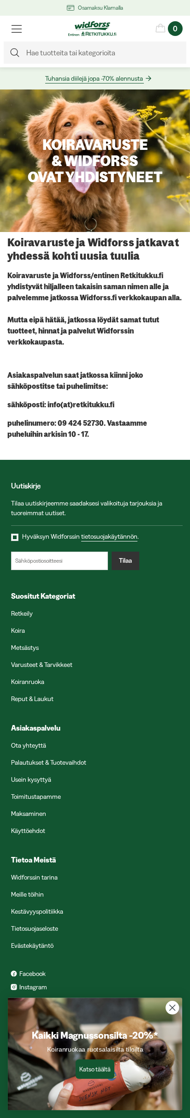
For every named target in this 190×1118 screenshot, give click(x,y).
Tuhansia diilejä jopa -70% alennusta (94, 78)
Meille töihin (27, 894)
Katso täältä (94, 1069)
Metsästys (25, 647)
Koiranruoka (27, 682)
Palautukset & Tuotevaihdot (48, 762)
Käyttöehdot (28, 831)
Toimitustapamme (36, 796)
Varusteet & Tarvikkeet (41, 664)
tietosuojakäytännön (109, 536)
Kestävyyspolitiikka (37, 911)
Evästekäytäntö (32, 945)
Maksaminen (28, 813)
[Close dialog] (172, 1007)
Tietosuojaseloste (34, 928)
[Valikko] (16, 28)
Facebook (32, 973)
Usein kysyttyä (31, 779)
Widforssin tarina (34, 877)
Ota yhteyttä (28, 745)
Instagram (33, 987)
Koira (18, 630)
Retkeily (22, 613)
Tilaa (125, 560)
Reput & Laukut (32, 699)
